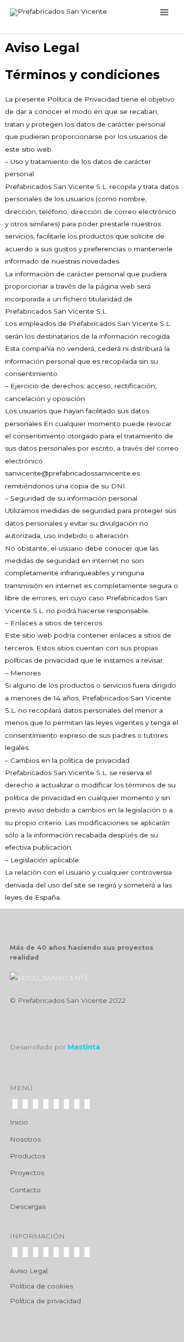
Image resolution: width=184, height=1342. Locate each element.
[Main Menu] (165, 12)
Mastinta (84, 1047)
